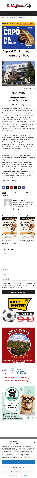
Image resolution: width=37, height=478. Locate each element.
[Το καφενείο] (18, 5)
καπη (21, 192)
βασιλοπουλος (10, 192)
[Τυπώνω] (19, 187)
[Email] (15, 187)
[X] (7, 187)
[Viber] (23, 187)
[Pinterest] (11, 187)
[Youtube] (18, 208)
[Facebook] (3, 187)
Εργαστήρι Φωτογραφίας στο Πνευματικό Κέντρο (27, 241)
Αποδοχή (18, 462)
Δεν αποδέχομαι (18, 467)
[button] (34, 442)
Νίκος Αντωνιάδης (19, 200)
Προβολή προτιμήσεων (18, 472)
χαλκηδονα (5, 195)
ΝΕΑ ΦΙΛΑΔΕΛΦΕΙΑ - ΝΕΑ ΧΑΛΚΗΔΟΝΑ (15, 17)
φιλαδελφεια (27, 192)
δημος (16, 192)
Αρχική (3, 17)
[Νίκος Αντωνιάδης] (8, 204)
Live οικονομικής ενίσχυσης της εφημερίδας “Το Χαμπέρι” (9, 241)
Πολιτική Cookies (13, 475)
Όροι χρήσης (24, 475)
